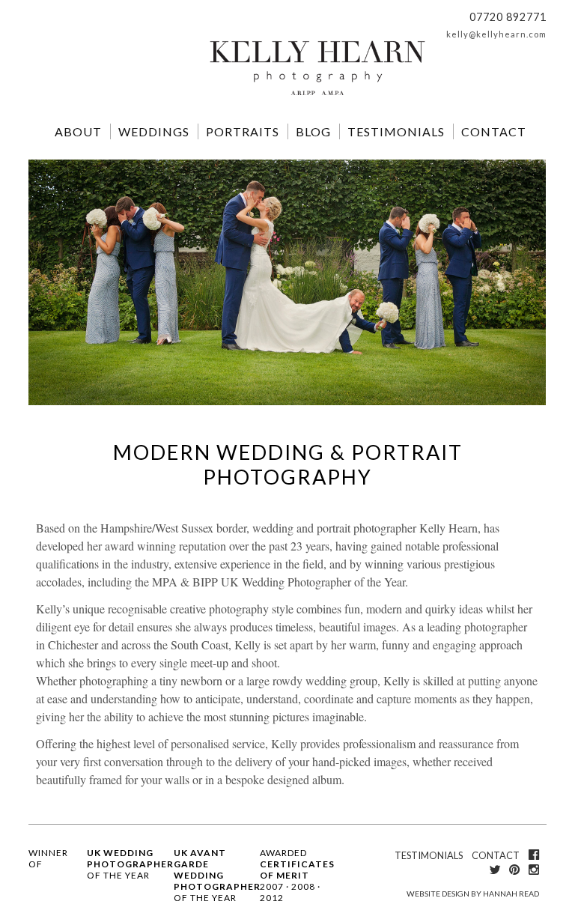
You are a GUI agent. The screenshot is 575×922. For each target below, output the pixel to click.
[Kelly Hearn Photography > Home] (317, 96)
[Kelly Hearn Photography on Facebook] (534, 854)
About (78, 131)
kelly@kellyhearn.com (496, 34)
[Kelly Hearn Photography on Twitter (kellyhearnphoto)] (494, 869)
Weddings (153, 131)
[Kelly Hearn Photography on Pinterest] (514, 869)
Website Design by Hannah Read (473, 893)
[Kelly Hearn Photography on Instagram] (534, 869)
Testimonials (396, 131)
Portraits (242, 131)
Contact (493, 131)
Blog (313, 131)
